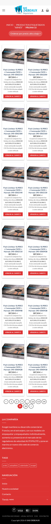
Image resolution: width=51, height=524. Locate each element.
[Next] (31, 406)
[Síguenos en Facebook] (14, 510)
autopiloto (14, 465)
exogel (33, 465)
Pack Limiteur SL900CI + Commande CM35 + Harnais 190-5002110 (13, 249)
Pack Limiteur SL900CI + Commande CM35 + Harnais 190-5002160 (38, 131)
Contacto (6, 494)
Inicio (9, 25)
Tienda (5, 499)
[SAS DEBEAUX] (25, 10)
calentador (24, 465)
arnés (5, 465)
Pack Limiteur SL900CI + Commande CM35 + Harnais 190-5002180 (13, 131)
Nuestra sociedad (10, 488)
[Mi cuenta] (42, 10)
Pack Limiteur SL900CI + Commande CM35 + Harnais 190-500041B (38, 367)
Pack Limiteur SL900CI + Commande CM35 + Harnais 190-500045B (38, 249)
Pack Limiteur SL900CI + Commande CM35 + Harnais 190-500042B (13, 367)
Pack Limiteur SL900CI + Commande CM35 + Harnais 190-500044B (13, 308)
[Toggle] (47, 499)
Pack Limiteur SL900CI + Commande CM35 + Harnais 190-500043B (38, 308)
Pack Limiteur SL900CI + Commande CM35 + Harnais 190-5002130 (38, 190)
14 (44, 401)
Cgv (36, 516)
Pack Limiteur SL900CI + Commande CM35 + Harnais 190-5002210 (13, 72)
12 (33, 401)
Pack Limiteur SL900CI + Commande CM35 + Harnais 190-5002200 (38, 72)
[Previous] (6, 401)
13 (38, 401)
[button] (3, 10)
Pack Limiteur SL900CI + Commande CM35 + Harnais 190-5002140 (13, 190)
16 (25, 406)
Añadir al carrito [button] (13, 96)
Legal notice (27, 516)
